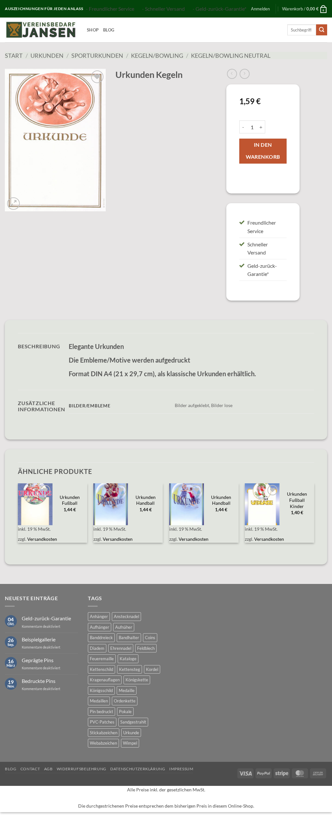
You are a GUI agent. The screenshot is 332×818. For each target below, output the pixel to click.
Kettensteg (129, 669)
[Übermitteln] (321, 29)
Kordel (152, 669)
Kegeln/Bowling (157, 55)
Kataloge (128, 658)
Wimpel (130, 743)
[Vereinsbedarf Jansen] (41, 29)
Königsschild (101, 690)
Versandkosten (42, 539)
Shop (93, 29)
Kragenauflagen (105, 679)
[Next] (314, 517)
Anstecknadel (126, 616)
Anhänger (99, 616)
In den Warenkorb (263, 151)
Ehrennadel (120, 648)
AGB (48, 768)
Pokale (125, 711)
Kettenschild (101, 669)
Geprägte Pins (37, 660)
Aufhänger (99, 627)
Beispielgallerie (38, 639)
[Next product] (232, 74)
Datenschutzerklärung (137, 768)
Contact (30, 768)
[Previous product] (245, 74)
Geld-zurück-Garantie (46, 618)
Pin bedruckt (101, 711)
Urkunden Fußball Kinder (297, 500)
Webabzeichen (103, 743)
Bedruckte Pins (38, 681)
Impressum (181, 768)
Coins (150, 637)
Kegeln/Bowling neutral (230, 55)
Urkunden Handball (146, 500)
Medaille (127, 690)
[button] (260, 9)
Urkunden (47, 55)
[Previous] (18, 517)
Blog (108, 29)
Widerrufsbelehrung (81, 768)
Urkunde (131, 732)
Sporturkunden (97, 55)
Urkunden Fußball (70, 500)
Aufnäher (123, 627)
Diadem (97, 648)
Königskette (136, 679)
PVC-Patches (102, 722)
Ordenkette (125, 700)
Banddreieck (101, 637)
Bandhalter (129, 637)
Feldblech (146, 648)
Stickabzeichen (103, 732)
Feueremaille (102, 658)
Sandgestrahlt (133, 722)
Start (14, 55)
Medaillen (99, 700)
